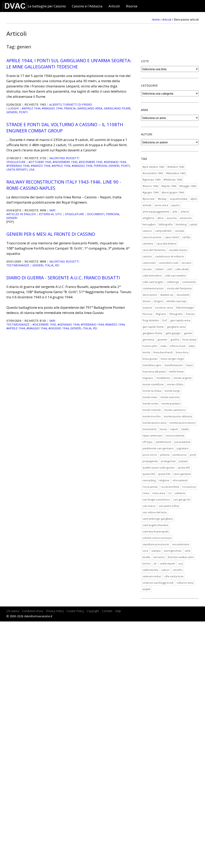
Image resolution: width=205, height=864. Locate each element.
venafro (178, 570)
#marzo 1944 (40, 166)
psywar (183, 461)
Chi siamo (12, 611)
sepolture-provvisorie (156, 544)
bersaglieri (149, 224)
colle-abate (182, 269)
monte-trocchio (152, 416)
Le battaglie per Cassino (47, 6)
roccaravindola (170, 486)
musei (163, 429)
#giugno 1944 (58, 328)
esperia (147, 307)
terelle (146, 557)
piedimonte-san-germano (158, 448)
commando (189, 282)
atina (160, 218)
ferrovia (100, 166)
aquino (175, 205)
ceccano (186, 263)
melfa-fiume (176, 371)
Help (118, 611)
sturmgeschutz (173, 550)
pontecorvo (180, 454)
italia (49, 265)
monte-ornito (150, 403)
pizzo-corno (150, 454)
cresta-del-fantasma (179, 288)
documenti (95, 214)
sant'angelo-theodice (155, 525)
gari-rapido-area (180, 320)
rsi (57, 265)
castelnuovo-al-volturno (169, 256)
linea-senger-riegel (172, 359)
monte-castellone (153, 384)
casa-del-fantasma (154, 250)
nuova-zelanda (175, 435)
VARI (52, 210)
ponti (23, 112)
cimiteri (159, 269)
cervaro (147, 269)
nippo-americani (152, 435)
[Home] (15, 8)
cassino (147, 256)
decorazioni (150, 295)
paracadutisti (182, 442)
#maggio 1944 (52, 108)
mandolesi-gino (152, 365)
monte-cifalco (175, 384)
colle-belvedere (152, 275)
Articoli (114, 6)
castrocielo (149, 263)
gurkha (175, 339)
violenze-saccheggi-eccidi (158, 582)
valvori (165, 570)
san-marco (149, 506)
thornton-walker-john (181, 557)
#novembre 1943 (65, 162)
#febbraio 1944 (17, 166)
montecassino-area (154, 423)
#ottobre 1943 (40, 162)
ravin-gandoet (182, 474)
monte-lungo (172, 391)
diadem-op (166, 295)
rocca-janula (150, 486)
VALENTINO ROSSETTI (64, 158)
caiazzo (147, 231)
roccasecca (189, 486)
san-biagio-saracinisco (156, 499)
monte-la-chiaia (152, 391)
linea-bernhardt (163, 352)
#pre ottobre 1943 (153, 167)
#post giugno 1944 (173, 192)
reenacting (149, 480)
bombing (181, 224)
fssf (164, 320)
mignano (148, 378)
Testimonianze (17, 265)
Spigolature (15, 162)
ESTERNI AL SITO (50, 214)
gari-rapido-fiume (153, 327)
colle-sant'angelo (153, 282)
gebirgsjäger (173, 333)
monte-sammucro (175, 410)
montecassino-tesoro (183, 423)
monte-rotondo (152, 410)
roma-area (158, 493)
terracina (159, 557)
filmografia (176, 314)
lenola (146, 352)
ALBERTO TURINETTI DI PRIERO (70, 104)
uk (155, 563)
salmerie (180, 493)
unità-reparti (16, 169)
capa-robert (172, 237)
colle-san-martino (175, 275)
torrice (146, 563)
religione (164, 480)
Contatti (107, 611)
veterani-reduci (152, 576)
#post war (149, 199)
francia (70, 108)
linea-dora (182, 352)
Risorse (131, 6)
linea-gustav (150, 359)
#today (162, 199)
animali (147, 205)
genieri (11, 112)
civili (169, 269)
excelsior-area (164, 307)
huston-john (150, 346)
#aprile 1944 (31, 108)
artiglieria (148, 218)
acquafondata (178, 199)
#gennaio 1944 (115, 162)
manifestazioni (174, 365)
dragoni (158, 301)
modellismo (163, 378)
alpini (193, 199)
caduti (193, 224)
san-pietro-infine (169, 506)
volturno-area (185, 582)
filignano (161, 314)
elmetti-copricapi (176, 301)
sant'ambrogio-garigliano (158, 518)
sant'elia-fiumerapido (156, 531)
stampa (156, 550)
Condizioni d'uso (32, 611)
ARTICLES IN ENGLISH (21, 214)
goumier (162, 339)
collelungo (173, 282)
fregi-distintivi (151, 320)
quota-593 (164, 474)
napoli (174, 429)
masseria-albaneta (154, 371)
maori (189, 365)
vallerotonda (150, 570)
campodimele (163, 231)
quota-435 (184, 467)
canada (179, 231)
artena (185, 211)
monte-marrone (170, 397)
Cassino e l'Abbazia (87, 6)
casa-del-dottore (166, 243)
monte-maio (150, 397)
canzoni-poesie (152, 237)
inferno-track (178, 346)
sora (145, 550)
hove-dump (189, 339)
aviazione (186, 218)
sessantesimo (180, 544)
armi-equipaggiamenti (156, 211)
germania (148, 339)
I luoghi (12, 108)
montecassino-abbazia (178, 416)
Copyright (93, 611)
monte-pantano (171, 403)
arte (174, 211)
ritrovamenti (180, 480)
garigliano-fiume (117, 108)
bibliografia (166, 224)
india (164, 346)
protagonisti (168, 461)
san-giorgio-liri (181, 499)
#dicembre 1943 (90, 162)
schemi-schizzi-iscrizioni (157, 538)
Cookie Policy (75, 611)
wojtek (147, 589)
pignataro (183, 448)
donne (147, 301)
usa (31, 169)
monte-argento (183, 378)
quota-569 (149, 474)
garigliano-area (89, 108)
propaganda (150, 461)
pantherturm (163, 442)
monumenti (149, 429)
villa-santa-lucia (173, 576)
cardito (186, 237)
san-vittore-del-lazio (155, 512)
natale (185, 429)
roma (146, 493)
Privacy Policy (55, 611)
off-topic (148, 442)
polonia (164, 454)
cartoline (148, 243)
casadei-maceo (178, 250)
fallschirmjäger (185, 307)
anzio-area (161, 205)
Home (156, 19)
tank (187, 550)
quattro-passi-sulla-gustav (159, 467)
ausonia (172, 218)
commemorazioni (153, 288)
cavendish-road (168, 263)
